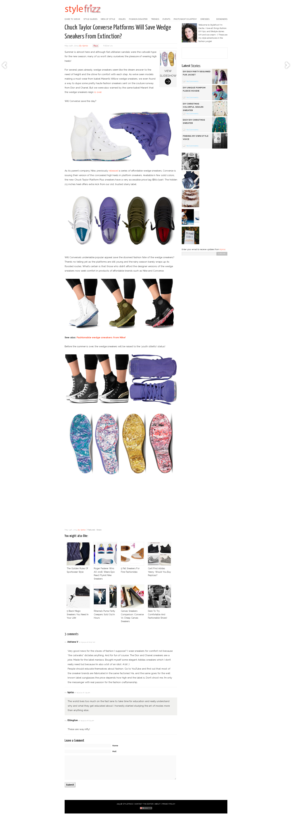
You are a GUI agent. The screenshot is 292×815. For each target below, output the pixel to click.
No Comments (192, 81)
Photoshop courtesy (185, 19)
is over (97, 92)
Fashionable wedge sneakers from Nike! (101, 337)
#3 (65, 720)
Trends (155, 19)
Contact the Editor (144, 804)
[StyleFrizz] (83, 15)
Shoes (98, 530)
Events (166, 19)
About (157, 804)
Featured (91, 530)
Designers (221, 19)
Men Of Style (108, 19)
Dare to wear (72, 19)
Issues (122, 19)
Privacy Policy (168, 804)
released (113, 170)
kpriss (85, 46)
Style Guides (90, 19)
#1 (65, 642)
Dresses (204, 19)
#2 (65, 692)
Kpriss (222, 249)
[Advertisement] (120, 502)
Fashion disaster (138, 19)
